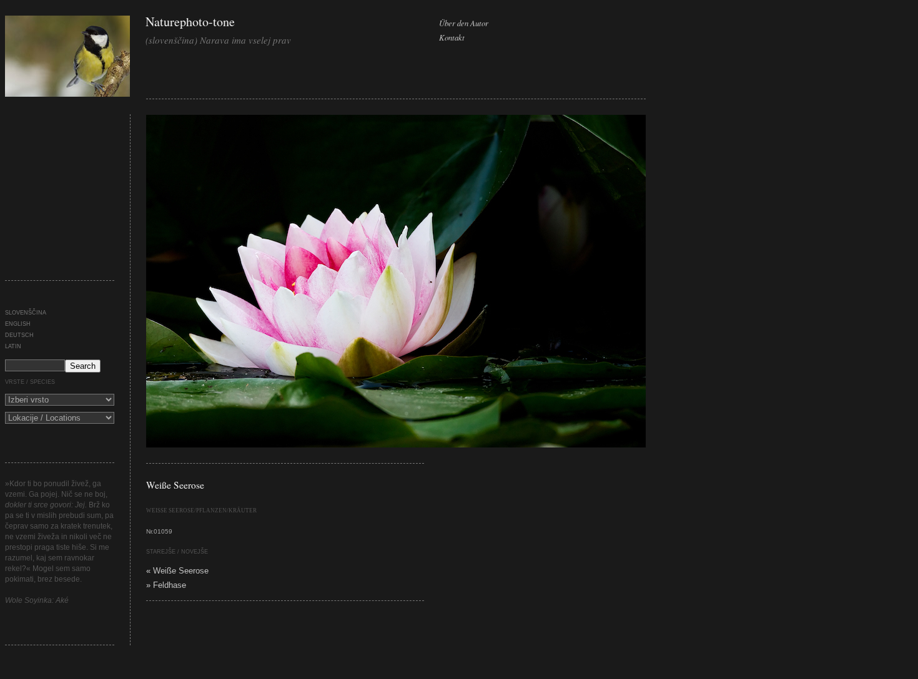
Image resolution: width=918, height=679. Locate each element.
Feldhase (169, 585)
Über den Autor (463, 22)
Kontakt (452, 37)
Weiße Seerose (175, 485)
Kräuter (243, 510)
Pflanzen (211, 510)
